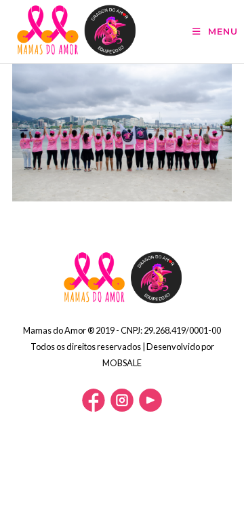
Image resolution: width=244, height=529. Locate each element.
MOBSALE (122, 362)
